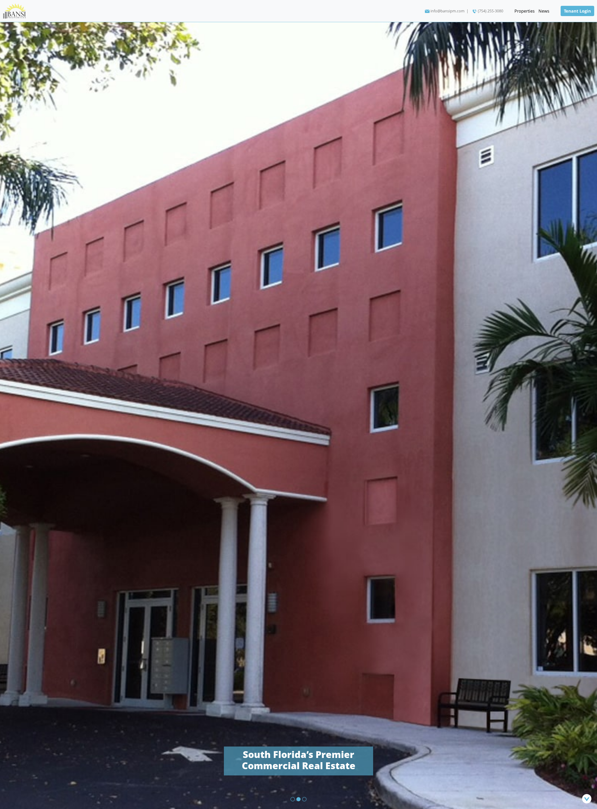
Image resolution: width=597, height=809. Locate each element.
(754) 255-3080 (490, 11)
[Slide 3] (304, 799)
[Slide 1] (292, 799)
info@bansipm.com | (449, 11)
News (543, 11)
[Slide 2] (298, 799)
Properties (524, 11)
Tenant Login (577, 11)
